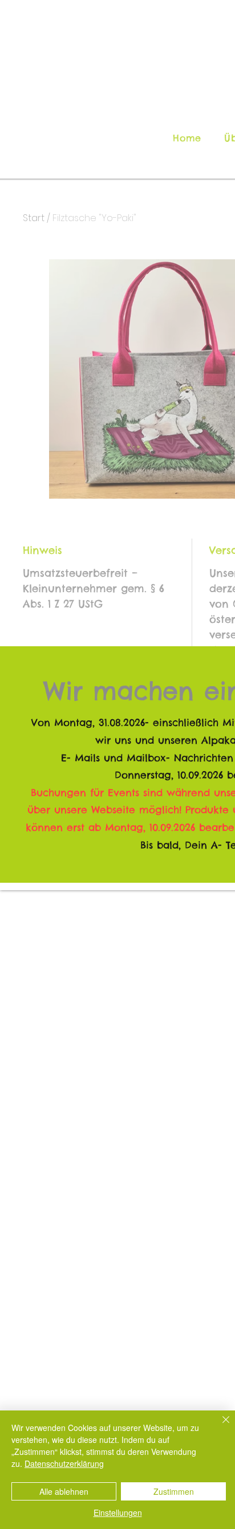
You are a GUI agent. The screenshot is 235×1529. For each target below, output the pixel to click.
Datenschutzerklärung (64, 1463)
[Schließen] (219, 1426)
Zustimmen (173, 1491)
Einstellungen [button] (118, 1512)
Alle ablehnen (63, 1491)
